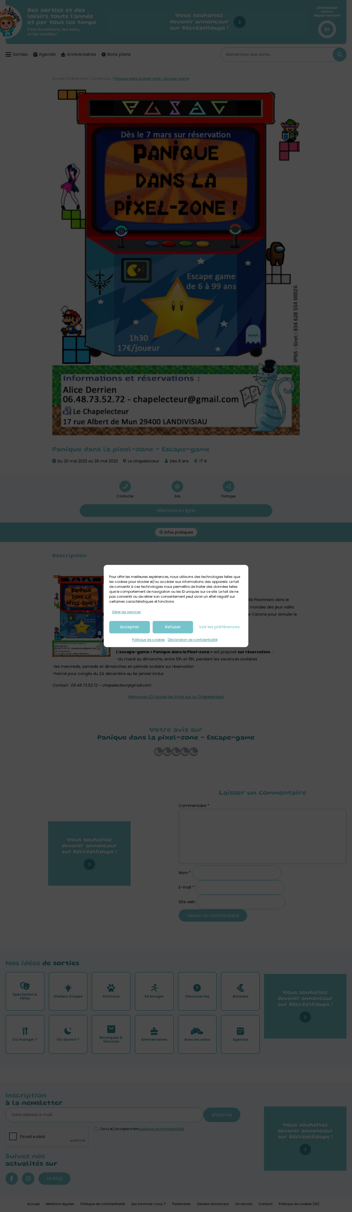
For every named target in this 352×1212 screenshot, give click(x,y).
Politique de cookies (148, 639)
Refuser (173, 627)
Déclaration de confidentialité (193, 639)
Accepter (129, 627)
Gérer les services (126, 612)
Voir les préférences (219, 627)
